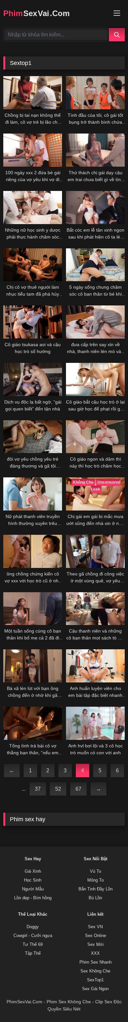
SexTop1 (95, 980)
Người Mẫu (33, 889)
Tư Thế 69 (33, 944)
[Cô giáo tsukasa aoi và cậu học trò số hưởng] (32, 322)
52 (58, 789)
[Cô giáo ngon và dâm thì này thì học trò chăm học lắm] (95, 436)
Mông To (95, 880)
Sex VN (95, 927)
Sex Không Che (95, 971)
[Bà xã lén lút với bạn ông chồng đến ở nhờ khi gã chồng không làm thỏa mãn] (32, 665)
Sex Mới (95, 944)
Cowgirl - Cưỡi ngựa (32, 935)
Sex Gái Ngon (95, 989)
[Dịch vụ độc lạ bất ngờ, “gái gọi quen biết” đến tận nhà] (32, 379)
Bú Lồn (95, 898)
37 (38, 789)
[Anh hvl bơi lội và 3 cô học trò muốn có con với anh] (95, 723)
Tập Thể (33, 953)
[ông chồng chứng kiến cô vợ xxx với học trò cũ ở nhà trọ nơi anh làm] (32, 551)
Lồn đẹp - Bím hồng (33, 898)
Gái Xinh (33, 871)
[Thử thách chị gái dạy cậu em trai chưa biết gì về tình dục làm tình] (95, 150)
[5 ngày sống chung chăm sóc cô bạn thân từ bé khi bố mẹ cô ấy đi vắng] (95, 265)
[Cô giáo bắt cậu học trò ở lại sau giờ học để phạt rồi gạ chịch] (95, 379)
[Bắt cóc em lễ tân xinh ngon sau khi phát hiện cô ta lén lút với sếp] (95, 207)
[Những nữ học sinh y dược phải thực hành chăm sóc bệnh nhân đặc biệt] (32, 207)
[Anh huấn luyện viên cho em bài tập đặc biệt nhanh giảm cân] (95, 665)
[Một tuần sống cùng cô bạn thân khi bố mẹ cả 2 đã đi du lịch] (32, 608)
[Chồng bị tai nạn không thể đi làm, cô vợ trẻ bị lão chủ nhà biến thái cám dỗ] (32, 92)
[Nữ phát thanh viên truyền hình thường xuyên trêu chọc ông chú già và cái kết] (32, 494)
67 (78, 789)
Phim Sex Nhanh (95, 962)
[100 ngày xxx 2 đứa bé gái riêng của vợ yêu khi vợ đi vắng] (32, 150)
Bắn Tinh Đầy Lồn (95, 889)
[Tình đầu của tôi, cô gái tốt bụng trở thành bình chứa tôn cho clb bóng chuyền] (95, 92)
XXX (95, 953)
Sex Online (95, 935)
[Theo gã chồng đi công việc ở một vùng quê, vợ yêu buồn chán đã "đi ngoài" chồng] (95, 551)
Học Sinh (32, 880)
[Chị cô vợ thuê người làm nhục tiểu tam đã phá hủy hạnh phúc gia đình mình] (32, 265)
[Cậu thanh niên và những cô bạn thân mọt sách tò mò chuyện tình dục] (95, 608)
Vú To (95, 871)
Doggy (33, 927)
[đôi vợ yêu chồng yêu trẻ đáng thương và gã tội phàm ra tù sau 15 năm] (32, 436)
